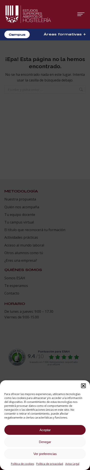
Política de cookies (22, 464)
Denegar (45, 442)
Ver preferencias (45, 454)
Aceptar (45, 430)
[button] (83, 386)
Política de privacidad (49, 464)
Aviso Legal (72, 464)
